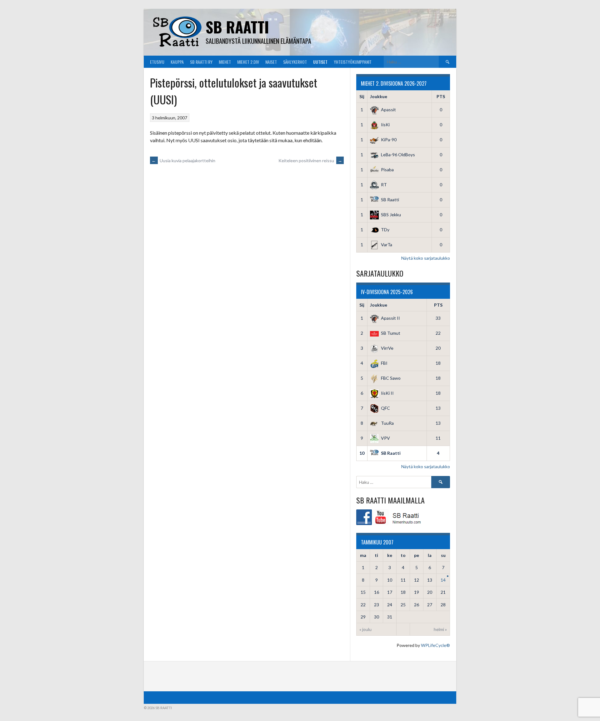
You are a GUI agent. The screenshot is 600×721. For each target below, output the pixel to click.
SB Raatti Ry (201, 61)
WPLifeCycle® (435, 645)
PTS (441, 96)
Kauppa (177, 61)
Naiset (271, 61)
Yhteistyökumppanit (353, 61)
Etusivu (157, 61)
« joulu (365, 629)
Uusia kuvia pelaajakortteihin (183, 160)
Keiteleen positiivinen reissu (310, 160)
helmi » (440, 629)
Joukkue (378, 96)
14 (443, 580)
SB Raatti (237, 27)
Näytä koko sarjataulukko (425, 258)
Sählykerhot (295, 61)
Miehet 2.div (248, 61)
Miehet (225, 61)
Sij (361, 96)
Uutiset (320, 61)
